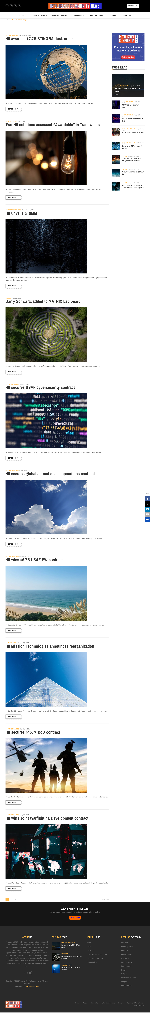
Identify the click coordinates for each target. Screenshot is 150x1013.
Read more (12, 109)
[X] (147, 504)
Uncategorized (126, 985)
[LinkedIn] (147, 509)
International (126, 966)
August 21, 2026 (135, 86)
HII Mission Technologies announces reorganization (50, 646)
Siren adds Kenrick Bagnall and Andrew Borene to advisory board (133, 186)
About (89, 946)
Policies (124, 974)
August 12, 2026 (25, 35)
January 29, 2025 (26, 470)
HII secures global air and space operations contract (50, 474)
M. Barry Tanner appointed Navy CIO (133, 173)
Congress (124, 950)
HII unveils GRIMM (21, 213)
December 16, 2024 (26, 556)
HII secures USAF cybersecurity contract (40, 387)
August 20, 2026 (133, 156)
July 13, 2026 (22, 121)
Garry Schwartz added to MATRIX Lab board (43, 301)
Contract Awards (59, 15)
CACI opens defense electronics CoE (132, 119)
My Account (132, 6)
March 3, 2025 (24, 384)
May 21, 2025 (16, 298)
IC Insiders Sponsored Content (98, 954)
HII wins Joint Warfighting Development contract (47, 818)
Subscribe (90, 950)
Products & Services (13, 210)
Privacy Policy (92, 962)
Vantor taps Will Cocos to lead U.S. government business (132, 159)
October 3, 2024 (25, 729)
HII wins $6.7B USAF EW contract (34, 560)
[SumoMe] (147, 519)
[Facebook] (147, 498)
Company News (38, 15)
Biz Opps (21, 15)
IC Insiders (79, 15)
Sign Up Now (75, 918)
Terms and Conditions (95, 958)
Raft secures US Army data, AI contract (132, 147)
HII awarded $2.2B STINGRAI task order (39, 38)
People (113, 15)
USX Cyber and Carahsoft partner (130, 106)
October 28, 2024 (23, 643)
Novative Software (32, 986)
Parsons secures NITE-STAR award (127, 90)
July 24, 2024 (24, 815)
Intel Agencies (96, 15)
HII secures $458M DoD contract (33, 732)
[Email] (147, 514)
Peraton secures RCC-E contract (133, 132)
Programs (127, 15)
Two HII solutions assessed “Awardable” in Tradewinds (53, 124)
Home (7, 20)
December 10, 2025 (28, 210)
